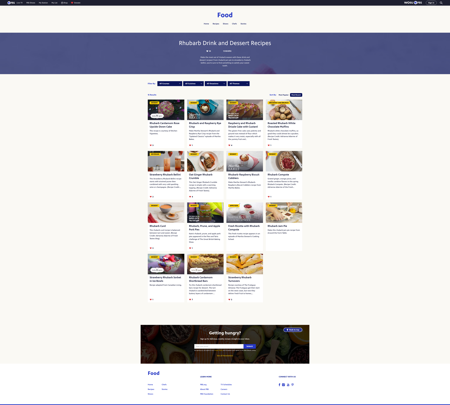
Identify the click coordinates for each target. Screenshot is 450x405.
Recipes (216, 24)
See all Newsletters (225, 356)
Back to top (294, 330)
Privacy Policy (218, 350)
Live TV (20, 3)
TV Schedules (226, 384)
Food (225, 15)
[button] (413, 3)
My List (54, 3)
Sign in (431, 3)
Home (206, 24)
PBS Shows (30, 3)
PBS (11, 3)
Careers (224, 389)
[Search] (441, 3)
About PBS (204, 389)
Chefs (234, 24)
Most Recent (296, 95)
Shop (66, 3)
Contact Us (225, 394)
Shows (225, 24)
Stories (243, 24)
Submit (250, 346)
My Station (43, 3)
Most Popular (284, 95)
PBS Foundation (206, 394)
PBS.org (203, 384)
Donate (77, 3)
